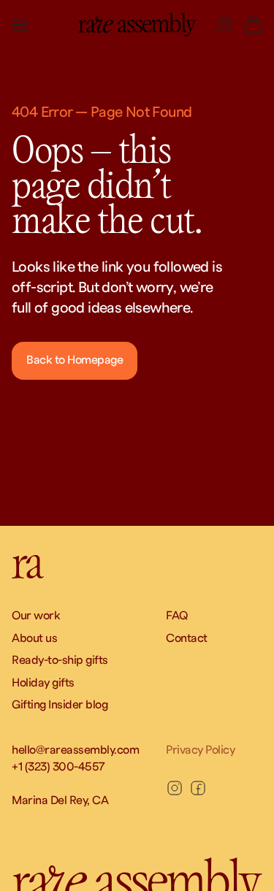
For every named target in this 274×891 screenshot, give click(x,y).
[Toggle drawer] (20, 25)
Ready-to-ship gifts (60, 660)
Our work (36, 616)
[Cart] (253, 25)
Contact (187, 638)
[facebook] (198, 788)
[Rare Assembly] (137, 24)
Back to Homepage (74, 360)
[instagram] (174, 788)
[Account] (224, 25)
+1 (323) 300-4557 (58, 767)
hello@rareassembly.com (75, 750)
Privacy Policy (200, 750)
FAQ (177, 616)
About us (34, 638)
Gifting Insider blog (59, 705)
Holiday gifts (43, 683)
